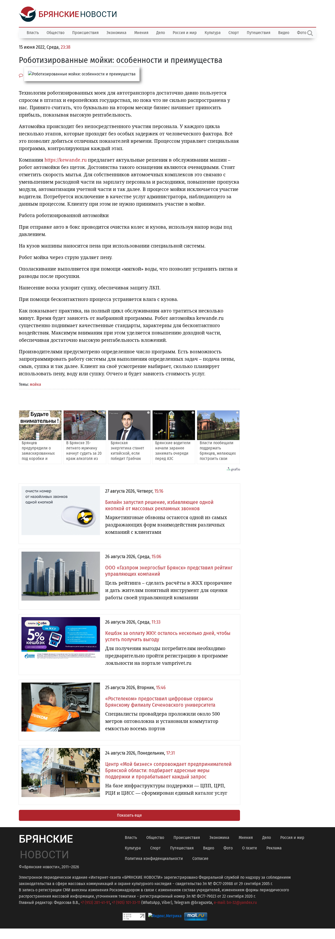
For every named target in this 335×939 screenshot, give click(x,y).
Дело (160, 32)
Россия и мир (185, 32)
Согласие (200, 858)
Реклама (274, 847)
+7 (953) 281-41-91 (95, 902)
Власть (33, 32)
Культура (213, 32)
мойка (35, 384)
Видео (283, 32)
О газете (249, 847)
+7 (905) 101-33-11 (126, 902)
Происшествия (85, 32)
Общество (55, 32)
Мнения (141, 32)
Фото (228, 847)
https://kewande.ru (65, 160)
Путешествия (258, 32)
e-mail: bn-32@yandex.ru (235, 902)
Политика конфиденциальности (154, 858)
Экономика (116, 32)
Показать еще (129, 815)
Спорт (233, 32)
